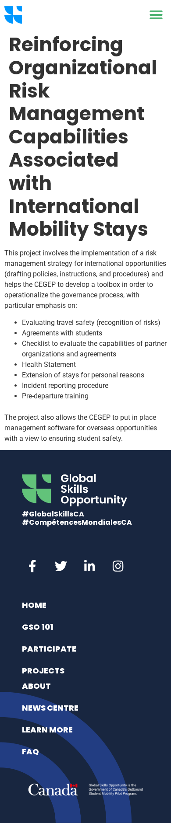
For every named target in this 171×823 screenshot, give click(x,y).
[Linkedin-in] (89, 566)
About (36, 685)
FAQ (30, 751)
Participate (49, 648)
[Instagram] (118, 566)
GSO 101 (37, 626)
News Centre (50, 707)
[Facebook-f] (32, 566)
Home (34, 605)
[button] (156, 14)
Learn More (47, 729)
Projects (43, 670)
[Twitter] (61, 566)
